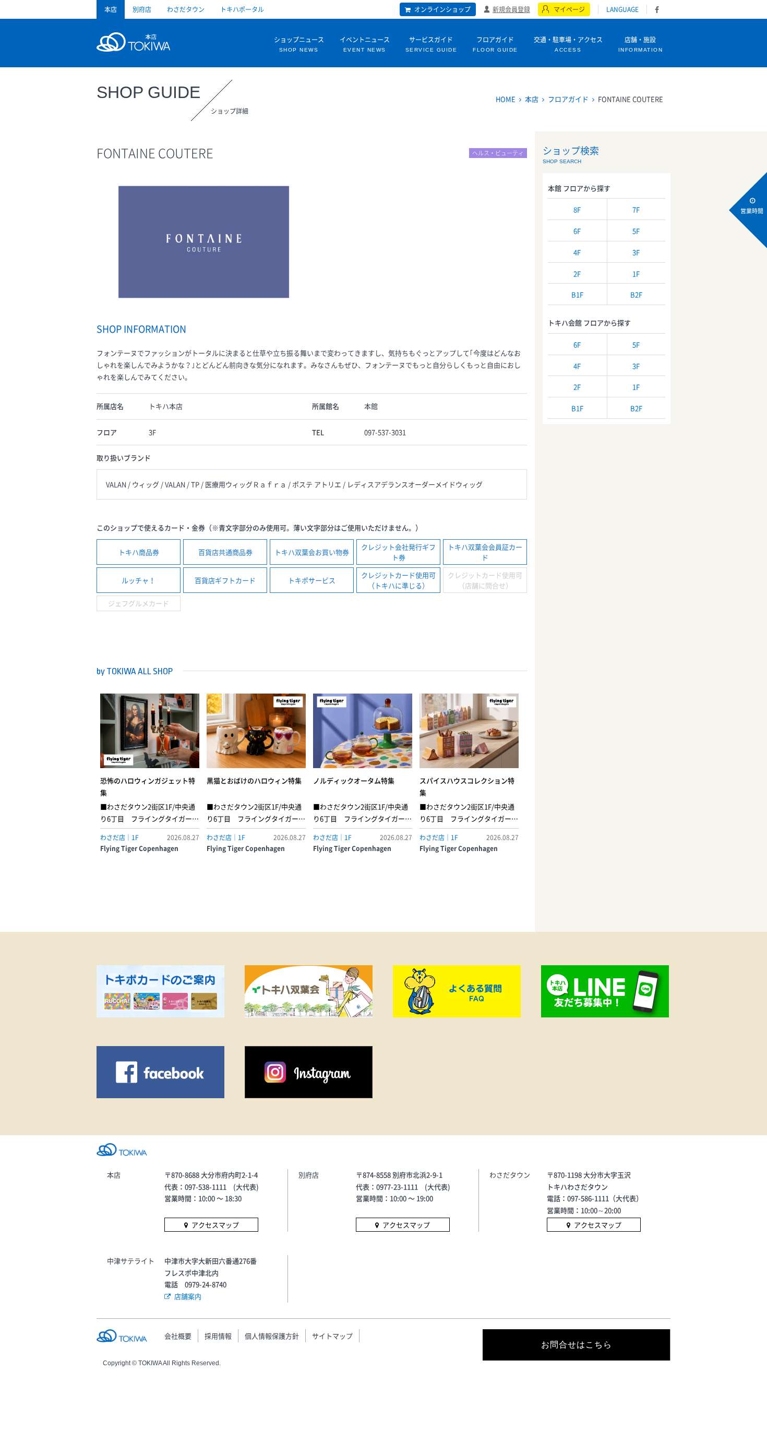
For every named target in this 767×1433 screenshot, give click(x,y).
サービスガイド (431, 44)
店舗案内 (187, 1296)
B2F (636, 294)
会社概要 (177, 1336)
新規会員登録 (511, 9)
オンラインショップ (442, 9)
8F (577, 209)
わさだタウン (186, 9)
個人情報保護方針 (272, 1336)
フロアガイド (495, 44)
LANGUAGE (622, 9)
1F (636, 273)
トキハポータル (242, 9)
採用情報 (218, 1336)
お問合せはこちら (576, 1344)
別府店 (142, 9)
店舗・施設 (640, 44)
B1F (577, 294)
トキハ (133, 41)
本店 (110, 9)
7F (636, 209)
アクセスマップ (215, 1225)
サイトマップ (332, 1336)
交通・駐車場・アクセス (568, 44)
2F (577, 273)
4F (577, 252)
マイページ (569, 9)
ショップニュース (299, 44)
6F (577, 231)
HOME (506, 99)
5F (636, 231)
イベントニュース (365, 44)
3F (636, 252)
